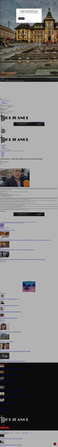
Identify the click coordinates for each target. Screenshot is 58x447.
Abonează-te (21, 18)
